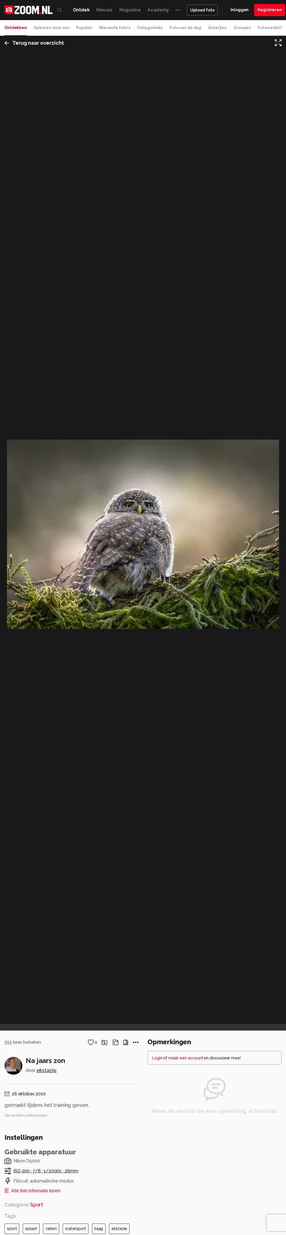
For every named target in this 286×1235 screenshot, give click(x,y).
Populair (84, 27)
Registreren (270, 10)
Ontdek (81, 10)
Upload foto (202, 10)
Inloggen (239, 10)
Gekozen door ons (51, 27)
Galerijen (217, 27)
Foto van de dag (185, 27)
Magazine (130, 10)
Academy (158, 10)
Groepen (242, 27)
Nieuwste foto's (114, 27)
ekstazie (47, 1070)
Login (157, 1058)
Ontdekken (15, 27)
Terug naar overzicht (38, 43)
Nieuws (104, 10)
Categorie (23, 1205)
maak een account (185, 1058)
